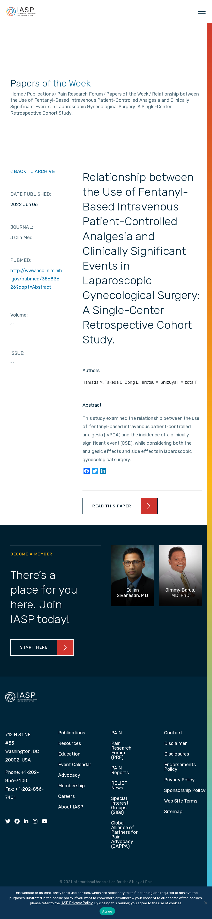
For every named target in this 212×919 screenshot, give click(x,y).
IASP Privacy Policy (77, 903)
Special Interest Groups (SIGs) (119, 805)
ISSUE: (17, 353)
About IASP (70, 807)
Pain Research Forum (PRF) (121, 750)
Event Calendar (74, 764)
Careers (66, 796)
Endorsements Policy (180, 767)
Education (69, 754)
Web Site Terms (180, 801)
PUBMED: (20, 260)
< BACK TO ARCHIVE (32, 171)
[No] (205, 902)
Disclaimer (175, 743)
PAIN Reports (120, 770)
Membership (71, 786)
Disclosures (176, 754)
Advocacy (69, 775)
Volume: (19, 315)
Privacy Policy (179, 780)
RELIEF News (119, 786)
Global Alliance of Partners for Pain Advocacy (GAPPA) (124, 835)
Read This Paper (111, 506)
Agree (107, 911)
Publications (71, 733)
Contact (173, 733)
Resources (69, 743)
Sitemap (173, 811)
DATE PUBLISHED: (30, 194)
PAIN (116, 733)
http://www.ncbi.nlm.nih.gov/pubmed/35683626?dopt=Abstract (36, 279)
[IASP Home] (20, 11)
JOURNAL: (21, 227)
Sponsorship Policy (185, 790)
